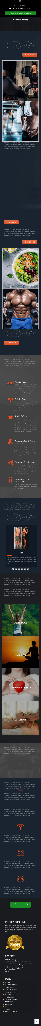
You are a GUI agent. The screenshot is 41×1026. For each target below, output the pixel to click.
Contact (8, 1009)
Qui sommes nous (11, 985)
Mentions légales (11, 1012)
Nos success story (11, 995)
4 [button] (22, 569)
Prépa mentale (10, 992)
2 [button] (16, 569)
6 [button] (28, 569)
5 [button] (25, 569)
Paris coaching (10, 997)
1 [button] (13, 569)
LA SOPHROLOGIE (20, 622)
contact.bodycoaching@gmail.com (22, 8)
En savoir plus (29, 55)
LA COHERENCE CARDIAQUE (20, 687)
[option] (21, 546)
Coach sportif (10, 987)
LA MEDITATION (20, 655)
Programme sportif (12, 990)
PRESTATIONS (9, 1002)
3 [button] (19, 569)
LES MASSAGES (20, 719)
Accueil (7, 982)
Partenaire (9, 1004)
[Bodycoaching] (20, 20)
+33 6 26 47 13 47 (21, 6)
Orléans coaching (11, 999)
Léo (21, 552)
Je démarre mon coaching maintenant (20, 13)
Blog (6, 1007)
